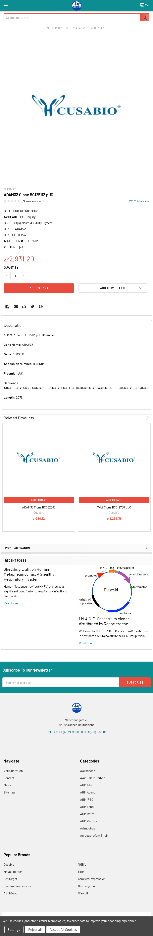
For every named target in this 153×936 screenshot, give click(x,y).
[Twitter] (32, 306)
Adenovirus (87, 828)
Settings (14, 929)
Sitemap (9, 792)
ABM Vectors (88, 821)
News (7, 785)
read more (11, 603)
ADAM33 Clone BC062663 (39, 507)
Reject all (35, 929)
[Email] (15, 306)
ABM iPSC (86, 799)
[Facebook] (7, 306)
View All (83, 893)
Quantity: (12, 267)
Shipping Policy (58, 915)
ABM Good (10, 893)
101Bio (82, 864)
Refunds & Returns (95, 915)
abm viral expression (92, 879)
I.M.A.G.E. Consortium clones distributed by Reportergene (104, 621)
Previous (141, 417)
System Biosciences (17, 886)
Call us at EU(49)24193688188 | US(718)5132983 (76, 732)
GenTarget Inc (87, 886)
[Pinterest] (40, 306)
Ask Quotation (13, 771)
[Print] (24, 306)
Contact (9, 778)
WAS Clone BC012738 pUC (114, 507)
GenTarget (10, 879)
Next (146, 417)
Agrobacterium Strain (94, 835)
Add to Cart (39, 499)
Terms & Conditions (21, 915)
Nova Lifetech (13, 871)
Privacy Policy (132, 915)
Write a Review (139, 201)
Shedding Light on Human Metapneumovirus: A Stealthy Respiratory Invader (29, 574)
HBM (81, 871)
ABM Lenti (87, 806)
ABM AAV (86, 785)
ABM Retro (87, 814)
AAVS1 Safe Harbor (92, 778)
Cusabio (9, 864)
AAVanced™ (88, 771)
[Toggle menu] (5, 5)
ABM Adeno (87, 792)
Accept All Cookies (63, 929)
